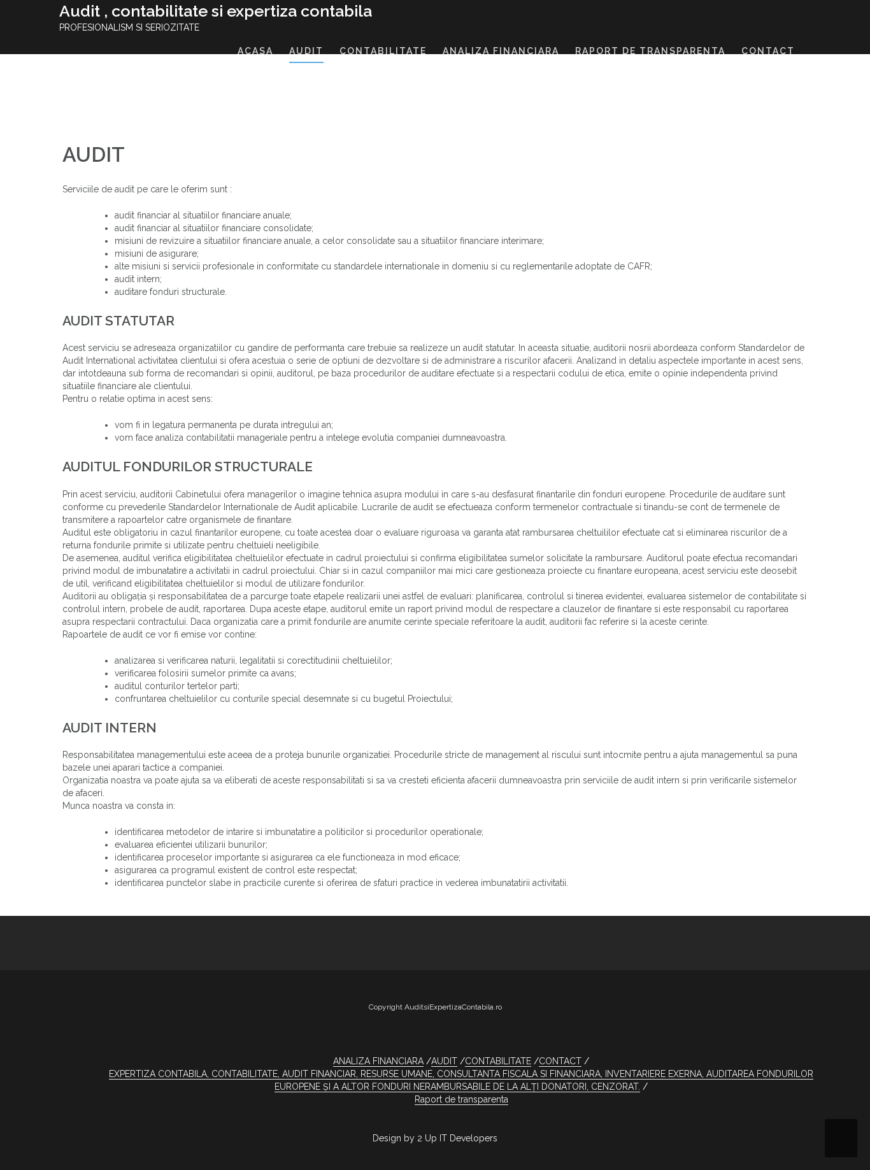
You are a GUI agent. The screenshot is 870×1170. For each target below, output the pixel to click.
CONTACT (768, 51)
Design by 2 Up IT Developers (435, 1138)
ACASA (255, 51)
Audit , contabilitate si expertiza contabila (215, 10)
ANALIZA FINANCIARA (501, 51)
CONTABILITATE (383, 51)
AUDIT (306, 51)
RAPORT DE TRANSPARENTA (650, 51)
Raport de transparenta (461, 1099)
